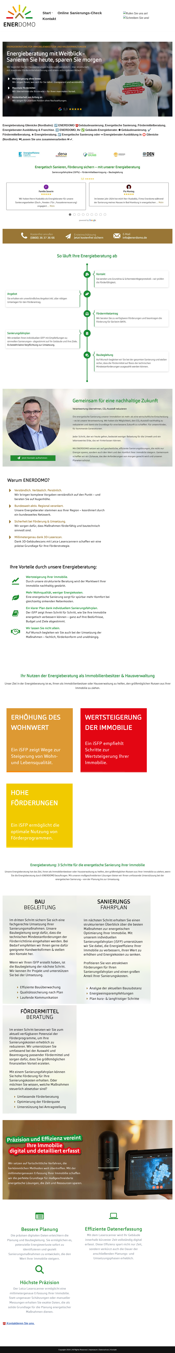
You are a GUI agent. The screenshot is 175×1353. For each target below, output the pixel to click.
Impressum (93, 1350)
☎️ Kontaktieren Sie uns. (19, 1323)
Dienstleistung (61, 663)
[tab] (24, 663)
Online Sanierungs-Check (80, 13)
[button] (52, 12)
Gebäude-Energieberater (24, 663)
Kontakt (49, 19)
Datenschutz (104, 1350)
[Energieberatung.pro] (20, 15)
